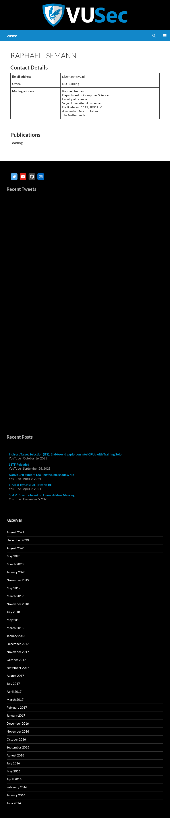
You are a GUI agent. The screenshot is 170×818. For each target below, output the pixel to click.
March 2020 (15, 564)
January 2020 (16, 572)
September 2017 (18, 667)
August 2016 (15, 755)
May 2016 (13, 771)
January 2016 (16, 795)
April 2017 (14, 691)
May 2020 (13, 556)
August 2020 (15, 548)
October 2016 (16, 739)
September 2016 (18, 747)
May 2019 (13, 588)
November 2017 (18, 652)
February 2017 (17, 707)
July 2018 (13, 612)
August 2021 (15, 532)
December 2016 (18, 723)
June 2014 (14, 803)
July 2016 (13, 763)
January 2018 (16, 636)
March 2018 (15, 628)
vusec (12, 35)
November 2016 (18, 731)
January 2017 (16, 715)
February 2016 (17, 787)
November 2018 (18, 604)
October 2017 (16, 660)
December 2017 (18, 644)
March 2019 (15, 596)
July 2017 (13, 683)
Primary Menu (164, 35)
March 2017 (15, 699)
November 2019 (18, 580)
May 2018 (13, 620)
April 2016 (14, 779)
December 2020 (18, 540)
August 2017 (15, 675)
